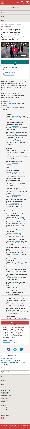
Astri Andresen (16, 135)
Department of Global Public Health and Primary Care (14, 362)
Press (19, 425)
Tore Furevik (15, 163)
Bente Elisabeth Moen (11, 72)
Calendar (18, 24)
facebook (2, 418)
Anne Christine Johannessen (19, 262)
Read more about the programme (9, 341)
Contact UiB (4, 425)
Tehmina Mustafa (16, 195)
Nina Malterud (17, 290)
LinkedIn (21, 349)
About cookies (24, 425)
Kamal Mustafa (16, 277)
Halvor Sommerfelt (17, 172)
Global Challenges (15, 8)
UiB (2, 24)
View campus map (5, 411)
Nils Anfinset (15, 126)
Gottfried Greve (22, 318)
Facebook (8, 349)
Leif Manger (20, 217)
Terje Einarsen (15, 271)
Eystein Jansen (16, 156)
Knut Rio (16, 127)
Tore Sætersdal (15, 107)
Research (3, 16)
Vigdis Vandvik (15, 203)
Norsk (17, 2)
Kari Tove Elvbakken (17, 141)
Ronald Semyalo (21, 251)
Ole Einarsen (18, 304)
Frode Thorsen (15, 287)
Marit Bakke (15, 116)
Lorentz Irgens (21, 182)
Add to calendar (9, 75)
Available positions (12, 425)
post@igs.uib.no (5, 392)
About (2, 20)
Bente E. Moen (11, 103)
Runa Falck (17, 312)
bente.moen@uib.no (6, 368)
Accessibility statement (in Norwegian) (15, 428)
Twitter (15, 349)
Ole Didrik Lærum (22, 150)
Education (3, 12)
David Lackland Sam (17, 233)
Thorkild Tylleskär (16, 254)
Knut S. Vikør (15, 241)
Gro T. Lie (18, 190)
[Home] (2, 2)
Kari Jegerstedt (21, 223)
